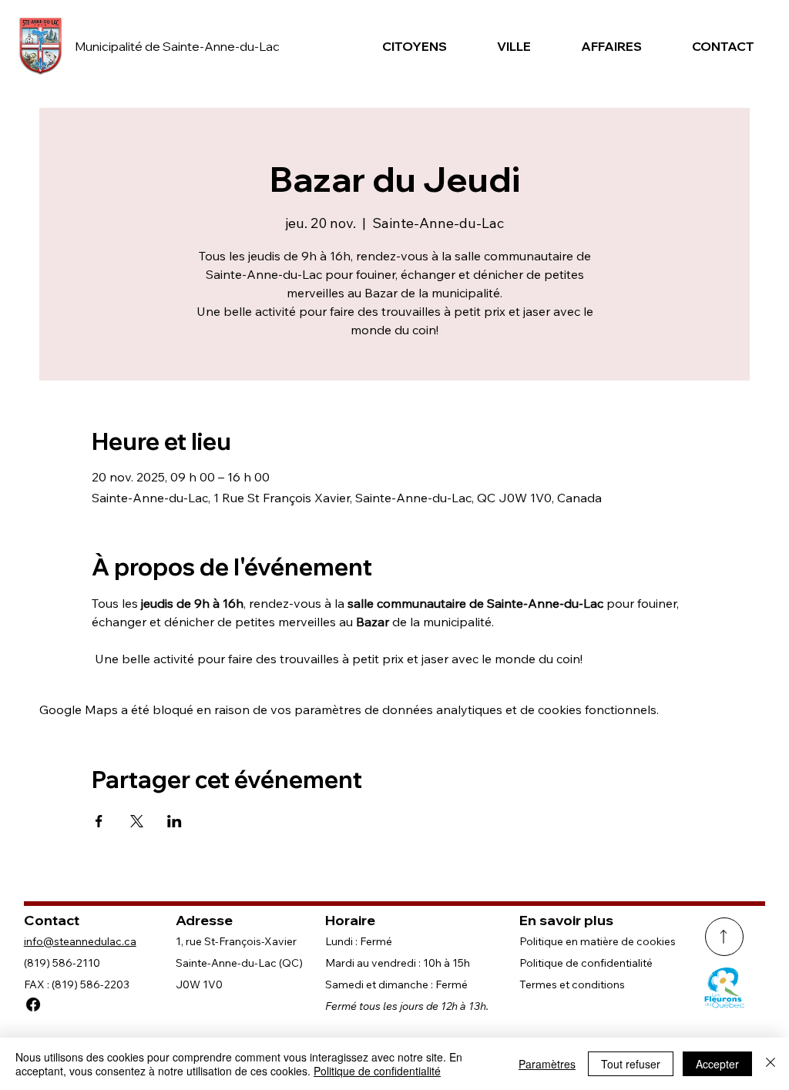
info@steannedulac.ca (80, 941)
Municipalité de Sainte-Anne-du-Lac (177, 46)
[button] (411, 46)
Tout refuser (630, 1064)
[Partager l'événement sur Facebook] (99, 821)
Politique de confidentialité (586, 963)
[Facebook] (33, 1004)
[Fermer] (770, 1064)
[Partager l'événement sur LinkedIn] (174, 821)
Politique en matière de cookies (597, 941)
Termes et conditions (572, 984)
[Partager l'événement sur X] (136, 821)
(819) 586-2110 (62, 963)
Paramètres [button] (547, 1064)
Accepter (717, 1064)
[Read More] (724, 936)
